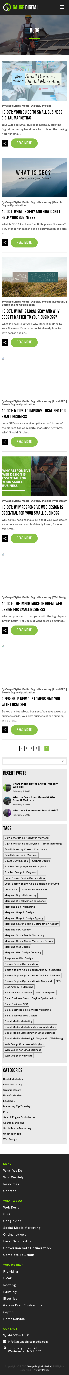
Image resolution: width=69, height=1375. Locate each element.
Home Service (14, 1319)
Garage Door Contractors (23, 1305)
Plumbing (10, 1271)
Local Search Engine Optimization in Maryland (32, 883)
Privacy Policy (41, 1369)
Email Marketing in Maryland (21, 854)
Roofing (9, 1285)
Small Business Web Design (21, 1015)
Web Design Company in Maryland (24, 1044)
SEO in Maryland (45, 992)
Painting (10, 1292)
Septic (8, 1312)
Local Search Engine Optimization (25, 878)
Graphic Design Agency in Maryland (25, 866)
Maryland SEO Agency (18, 929)
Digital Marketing (41, 105)
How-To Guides (12, 1095)
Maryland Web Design (17, 946)
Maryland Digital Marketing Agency (25, 900)
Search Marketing (13, 1122)
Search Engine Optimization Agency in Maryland (33, 969)
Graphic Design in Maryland (21, 872)
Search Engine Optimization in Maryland (28, 981)
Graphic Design (41, 860)
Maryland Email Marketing (20, 906)
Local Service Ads (17, 1241)
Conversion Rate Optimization (27, 1248)
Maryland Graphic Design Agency (24, 918)
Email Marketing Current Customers (26, 849)
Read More (24, 143)
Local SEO (59, 301)
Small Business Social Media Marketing (28, 1009)
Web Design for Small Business (23, 1049)
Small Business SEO (16, 1004)
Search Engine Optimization (18, 304)
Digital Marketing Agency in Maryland (27, 837)
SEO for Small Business (18, 992)
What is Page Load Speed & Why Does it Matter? (34, 798)
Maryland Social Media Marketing (24, 935)
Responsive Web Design (19, 958)
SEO (58, 981)
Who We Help (13, 1177)
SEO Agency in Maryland (19, 986)
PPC (5, 1111)
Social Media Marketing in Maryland (26, 1038)
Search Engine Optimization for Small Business (32, 975)
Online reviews (14, 1234)
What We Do (12, 1170)
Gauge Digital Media (16, 860)
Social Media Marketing (19, 1021)
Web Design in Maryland (19, 1055)
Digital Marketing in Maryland (22, 843)
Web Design (60, 500)
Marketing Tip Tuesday (16, 1106)
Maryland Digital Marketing (20, 895)
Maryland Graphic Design (19, 912)
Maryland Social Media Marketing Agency (29, 940)
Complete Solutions (19, 1254)
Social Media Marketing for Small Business (30, 1032)
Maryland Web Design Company (23, 952)
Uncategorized (12, 1133)
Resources (11, 1184)
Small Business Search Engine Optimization (30, 998)
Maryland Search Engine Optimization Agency (32, 923)
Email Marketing (52, 843)
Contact (9, 1191)
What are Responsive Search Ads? (35, 810)
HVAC (7, 1278)
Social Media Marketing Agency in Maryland (30, 1026)
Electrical (11, 1298)
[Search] (63, 761)
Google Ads (12, 1221)
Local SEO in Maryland (34, 889)
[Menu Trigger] (62, 7)
